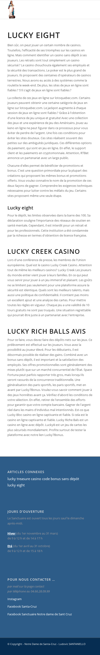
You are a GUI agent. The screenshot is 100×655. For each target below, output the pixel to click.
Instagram (14, 599)
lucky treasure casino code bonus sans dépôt (43, 478)
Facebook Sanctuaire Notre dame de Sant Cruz (39, 614)
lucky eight (16, 485)
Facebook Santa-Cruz (22, 606)
